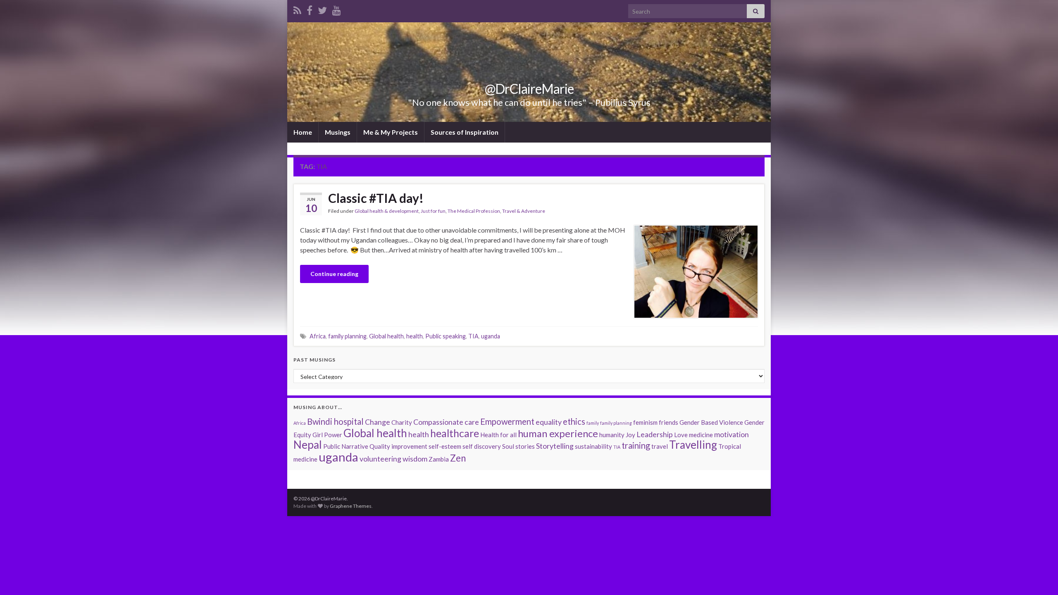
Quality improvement (398, 446)
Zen (458, 458)
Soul (508, 446)
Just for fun (433, 211)
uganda (490, 336)
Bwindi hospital (335, 421)
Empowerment (507, 421)
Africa (318, 336)
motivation (731, 434)
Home (302, 132)
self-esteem (445, 446)
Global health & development (387, 211)
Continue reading (334, 273)
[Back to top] (1039, 576)
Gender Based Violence (711, 422)
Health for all (498, 434)
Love (681, 434)
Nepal (307, 444)
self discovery (481, 446)
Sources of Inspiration (464, 132)
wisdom (415, 458)
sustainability (593, 446)
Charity (401, 422)
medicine (701, 434)
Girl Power (327, 434)
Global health (386, 336)
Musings (337, 132)
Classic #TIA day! (377, 197)
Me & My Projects (390, 132)
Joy (630, 434)
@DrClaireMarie (529, 89)
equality (549, 421)
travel (659, 446)
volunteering (380, 458)
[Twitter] (322, 9)
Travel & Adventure (523, 211)
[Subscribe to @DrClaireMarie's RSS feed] (297, 9)
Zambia (439, 459)
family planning (347, 336)
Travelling (693, 444)
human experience (558, 433)
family (592, 423)
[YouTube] (336, 9)
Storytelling (555, 445)
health (414, 336)
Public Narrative (345, 446)
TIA (473, 336)
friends (668, 422)
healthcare (454, 433)
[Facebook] (309, 9)
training (636, 445)
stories (525, 446)
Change (377, 421)
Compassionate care (446, 421)
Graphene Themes (351, 506)
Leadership (654, 434)
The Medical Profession (474, 211)
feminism (645, 422)
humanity (611, 434)
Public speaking (445, 336)
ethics (574, 421)
